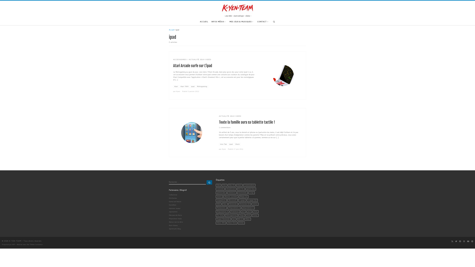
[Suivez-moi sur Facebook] (460, 241)
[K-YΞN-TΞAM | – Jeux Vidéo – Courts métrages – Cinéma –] (237, 7)
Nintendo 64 (245, 204)
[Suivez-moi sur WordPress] (464, 241)
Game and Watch (175, 201)
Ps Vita (220, 215)
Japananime (173, 212)
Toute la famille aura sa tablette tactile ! (247, 122)
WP (13, 244)
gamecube (221, 193)
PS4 (255, 211)
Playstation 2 (234, 208)
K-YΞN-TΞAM (15, 241)
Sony (255, 215)
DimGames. (173, 198)
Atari (239, 185)
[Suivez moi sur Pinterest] (472, 241)
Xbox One (232, 223)
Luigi (252, 193)
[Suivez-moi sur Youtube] (468, 241)
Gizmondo (242, 193)
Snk (248, 215)
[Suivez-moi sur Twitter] (456, 241)
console (220, 189)
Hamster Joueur (174, 208)
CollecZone (173, 195)
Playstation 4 (222, 211)
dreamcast (230, 189)
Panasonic (221, 208)
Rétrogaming (231, 215)
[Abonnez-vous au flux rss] (452, 241)
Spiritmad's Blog (175, 229)
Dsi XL (241, 189)
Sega (242, 215)
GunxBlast (172, 205)
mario (219, 196)
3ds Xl (231, 185)
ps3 (249, 211)
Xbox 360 (221, 223)
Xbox (248, 219)
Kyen (178, 91)
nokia (255, 204)
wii (234, 219)
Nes (224, 204)
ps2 (243, 211)
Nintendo (233, 204)
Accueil (171, 30)
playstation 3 (248, 208)
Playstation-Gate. (175, 218)
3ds (224, 185)
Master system (231, 196)
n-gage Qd (252, 200)
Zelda (241, 223)
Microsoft (232, 200)
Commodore (249, 185)
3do (218, 185)
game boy (251, 189)
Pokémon (235, 211)
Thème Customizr (36, 244)
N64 (218, 204)
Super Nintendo (223, 219)
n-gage (242, 200)
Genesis (231, 193)
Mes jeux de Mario (175, 215)
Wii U (240, 219)
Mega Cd (243, 196)
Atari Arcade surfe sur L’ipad (192, 66)
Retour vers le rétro (176, 222)
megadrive (221, 200)
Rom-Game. (173, 225)
